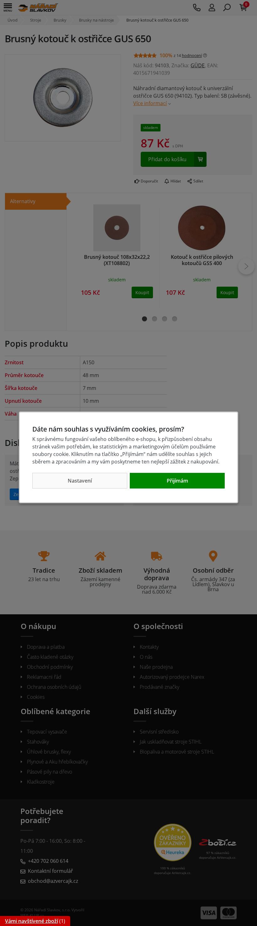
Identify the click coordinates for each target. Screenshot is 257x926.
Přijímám (177, 480)
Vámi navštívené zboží (31, 921)
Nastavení (80, 480)
